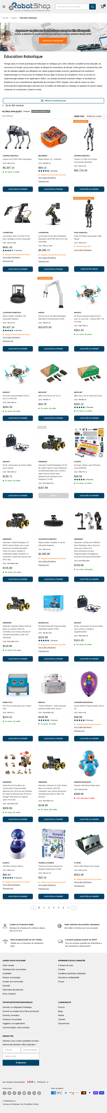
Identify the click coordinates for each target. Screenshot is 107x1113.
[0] (102, 6)
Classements (63, 1023)
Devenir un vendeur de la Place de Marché (21, 1011)
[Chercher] (92, 7)
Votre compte (8, 965)
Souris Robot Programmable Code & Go (89, 707)
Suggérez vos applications (14, 1023)
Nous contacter (9, 994)
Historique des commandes (14, 969)
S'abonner (21, 1063)
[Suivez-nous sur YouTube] (24, 1093)
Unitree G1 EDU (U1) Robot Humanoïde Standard (85, 160)
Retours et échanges (11, 977)
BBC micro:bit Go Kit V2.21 (49, 396)
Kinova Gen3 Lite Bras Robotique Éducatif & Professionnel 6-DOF (52, 317)
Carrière (61, 969)
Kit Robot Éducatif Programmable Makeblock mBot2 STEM (52, 627)
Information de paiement (13, 990)
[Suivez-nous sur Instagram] (14, 1093)
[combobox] (72, 7)
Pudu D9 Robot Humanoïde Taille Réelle (88, 237)
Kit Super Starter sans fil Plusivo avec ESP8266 (87, 466)
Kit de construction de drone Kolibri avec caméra (17, 466)
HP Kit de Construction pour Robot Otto (17, 707)
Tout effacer (7, 116)
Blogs (60, 1011)
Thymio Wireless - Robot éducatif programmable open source (52, 707)
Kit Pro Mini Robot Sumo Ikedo (86, 866)
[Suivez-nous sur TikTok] (29, 1093)
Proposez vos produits (12, 1019)
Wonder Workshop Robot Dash (87, 785)
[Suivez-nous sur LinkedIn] (34, 1093)
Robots (14, 18)
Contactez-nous (89, 269)
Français (42, 1082)
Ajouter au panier (17, 189)
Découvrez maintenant (53, 40)
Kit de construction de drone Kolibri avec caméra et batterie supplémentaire (88, 629)
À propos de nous (65, 965)
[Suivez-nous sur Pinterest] (19, 1093)
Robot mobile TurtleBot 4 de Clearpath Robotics (14, 317)
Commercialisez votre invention (16, 1027)
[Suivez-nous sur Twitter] (9, 1093)
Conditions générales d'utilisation (72, 973)
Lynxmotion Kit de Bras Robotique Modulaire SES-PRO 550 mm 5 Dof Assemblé (52, 239)
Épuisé (53, 496)
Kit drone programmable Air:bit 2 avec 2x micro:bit (16, 397)
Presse (61, 981)
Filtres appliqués (12, 111)
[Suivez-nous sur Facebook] (4, 1093)
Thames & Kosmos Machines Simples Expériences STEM (50, 867)
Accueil (5, 18)
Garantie (6, 985)
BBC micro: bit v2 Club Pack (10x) (88, 396)
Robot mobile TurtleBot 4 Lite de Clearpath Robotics (51, 543)
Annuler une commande (13, 981)
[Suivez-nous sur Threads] (39, 1093)
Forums (61, 1007)
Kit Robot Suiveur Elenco (13, 866)
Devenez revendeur (11, 1015)
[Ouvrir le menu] (4, 7)
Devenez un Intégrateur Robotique (17, 1007)
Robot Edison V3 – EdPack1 (50, 159)
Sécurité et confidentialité (68, 977)
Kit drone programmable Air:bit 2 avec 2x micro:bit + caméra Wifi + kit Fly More (89, 319)
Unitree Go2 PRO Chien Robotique (17, 159)
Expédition (7, 973)
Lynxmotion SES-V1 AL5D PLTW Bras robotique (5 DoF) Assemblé (16, 237)
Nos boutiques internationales (14, 1082)
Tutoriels (61, 1019)
